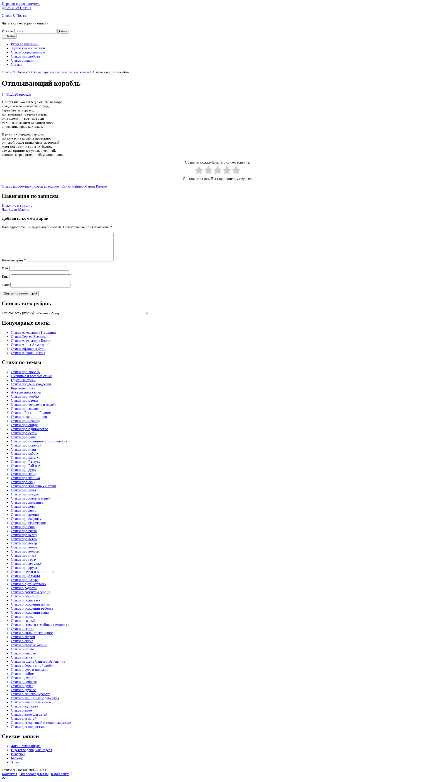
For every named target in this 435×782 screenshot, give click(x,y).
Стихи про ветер (24, 539)
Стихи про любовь (25, 56)
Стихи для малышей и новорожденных (41, 722)
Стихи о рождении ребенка (32, 608)
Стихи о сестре (22, 629)
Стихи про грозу (24, 559)
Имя (5, 268)
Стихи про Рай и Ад (26, 466)
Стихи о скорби (23, 637)
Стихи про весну (24, 535)
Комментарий (14, 260)
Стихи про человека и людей (33, 404)
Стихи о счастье (23, 653)
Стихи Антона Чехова (28, 353)
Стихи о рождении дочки (30, 604)
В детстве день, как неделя (31, 750)
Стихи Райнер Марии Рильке (84, 186)
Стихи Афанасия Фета (28, 349)
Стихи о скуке (22, 641)
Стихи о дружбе (23, 690)
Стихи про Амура (25, 580)
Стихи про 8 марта (25, 576)
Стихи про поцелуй (26, 445)
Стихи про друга (24, 568)
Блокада (17, 758)
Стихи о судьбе (22, 649)
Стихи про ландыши (27, 502)
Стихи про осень (24, 433)
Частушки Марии (15, 209)
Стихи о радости (24, 588)
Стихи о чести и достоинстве (33, 572)
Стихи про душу (23, 470)
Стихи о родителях (25, 600)
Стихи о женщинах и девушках (35, 698)
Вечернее (18, 754)
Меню (10, 36)
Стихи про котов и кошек (30, 498)
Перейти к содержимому (21, 4)
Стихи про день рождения (31, 384)
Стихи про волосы (25, 551)
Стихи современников (28, 52)
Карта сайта (60, 774)
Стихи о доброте (24, 682)
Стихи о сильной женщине (32, 633)
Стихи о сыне (21, 657)
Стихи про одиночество (29, 429)
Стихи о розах (22, 616)
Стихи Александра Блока (30, 341)
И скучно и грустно (17, 205)
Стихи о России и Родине (31, 413)
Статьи (16, 64)
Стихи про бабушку (26, 519)
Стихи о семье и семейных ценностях (40, 625)
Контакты (9, 774)
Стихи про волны (24, 547)
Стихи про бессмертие (28, 523)
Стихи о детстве (23, 678)
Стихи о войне (22, 674)
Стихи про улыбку (25, 396)
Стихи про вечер (24, 543)
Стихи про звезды (25, 494)
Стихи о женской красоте (30, 694)
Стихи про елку (23, 482)
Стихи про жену (23, 474)
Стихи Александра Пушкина (33, 332)
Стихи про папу (23, 437)
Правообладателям (33, 774)
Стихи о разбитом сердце (30, 592)
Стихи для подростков (28, 727)
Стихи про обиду (24, 425)
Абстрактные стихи (26, 392)
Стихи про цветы (24, 400)
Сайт (6, 285)
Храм (15, 762)
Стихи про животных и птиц (33, 486)
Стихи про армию (25, 515)
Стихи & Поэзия (14, 15)
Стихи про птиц (23, 449)
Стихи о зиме (21, 710)
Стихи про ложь (23, 510)
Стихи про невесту (25, 421)
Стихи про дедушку (26, 563)
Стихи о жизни (22, 60)
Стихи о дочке (22, 686)
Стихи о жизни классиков (31, 702)
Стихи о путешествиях (28, 584)
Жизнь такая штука (26, 746)
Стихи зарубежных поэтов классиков (31, 186)
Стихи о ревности (25, 596)
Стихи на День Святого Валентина (38, 661)
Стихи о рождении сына (30, 612)
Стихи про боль (23, 527)
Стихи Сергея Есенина (28, 336)
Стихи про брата (24, 531)
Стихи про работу (25, 453)
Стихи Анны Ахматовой (30, 345)
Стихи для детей (23, 718)
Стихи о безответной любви (33, 665)
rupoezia (25, 94)
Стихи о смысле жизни (29, 645)
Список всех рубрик (17, 313)
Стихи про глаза (23, 555)
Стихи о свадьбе (23, 621)
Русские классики (25, 44)
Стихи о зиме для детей (29, 714)
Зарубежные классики (28, 48)
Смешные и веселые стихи (31, 376)
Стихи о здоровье (24, 706)
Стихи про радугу (25, 457)
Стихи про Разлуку (26, 461)
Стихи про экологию (27, 408)
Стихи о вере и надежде (29, 669)
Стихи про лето (23, 506)
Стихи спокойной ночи (29, 417)
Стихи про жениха (25, 478)
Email (6, 276)
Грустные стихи (23, 380)
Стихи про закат (23, 490)
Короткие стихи (23, 388)
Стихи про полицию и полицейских (39, 441)
